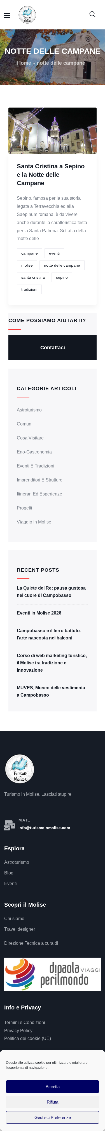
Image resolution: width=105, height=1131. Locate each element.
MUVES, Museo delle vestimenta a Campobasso (51, 691)
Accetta (53, 1086)
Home (24, 63)
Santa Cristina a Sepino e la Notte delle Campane (51, 175)
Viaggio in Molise (34, 522)
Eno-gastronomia (34, 452)
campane (29, 253)
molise (27, 265)
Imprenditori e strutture (39, 480)
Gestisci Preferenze (52, 1117)
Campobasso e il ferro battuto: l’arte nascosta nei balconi (49, 634)
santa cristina (33, 277)
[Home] (19, 768)
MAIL (24, 820)
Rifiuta (52, 1102)
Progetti (24, 508)
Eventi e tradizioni (35, 466)
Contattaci (52, 347)
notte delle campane (62, 265)
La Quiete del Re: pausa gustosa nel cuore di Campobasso (51, 592)
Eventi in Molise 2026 (39, 613)
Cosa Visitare (30, 438)
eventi (54, 253)
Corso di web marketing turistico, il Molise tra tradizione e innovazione (52, 662)
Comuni (24, 424)
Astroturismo (29, 410)
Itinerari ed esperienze (39, 494)
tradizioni (29, 289)
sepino (62, 277)
